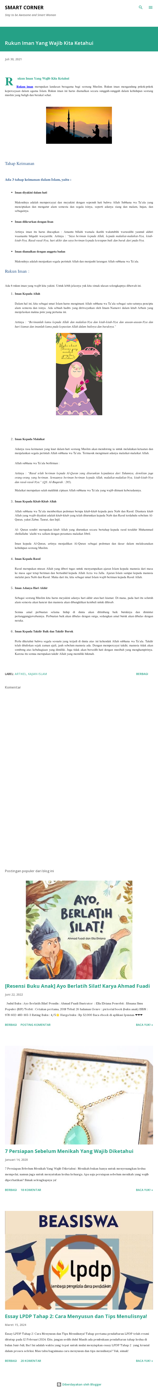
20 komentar (31, 1361)
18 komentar (31, 1190)
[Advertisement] (79, 827)
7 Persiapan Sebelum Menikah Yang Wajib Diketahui (69, 1151)
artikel (20, 674)
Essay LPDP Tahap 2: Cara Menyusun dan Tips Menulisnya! (76, 1316)
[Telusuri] (140, 7)
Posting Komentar (36, 1025)
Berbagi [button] (142, 674)
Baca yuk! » (144, 1025)
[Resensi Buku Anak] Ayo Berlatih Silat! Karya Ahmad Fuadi (77, 985)
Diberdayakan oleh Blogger (81, 1384)
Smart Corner (24, 7)
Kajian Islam (37, 674)
